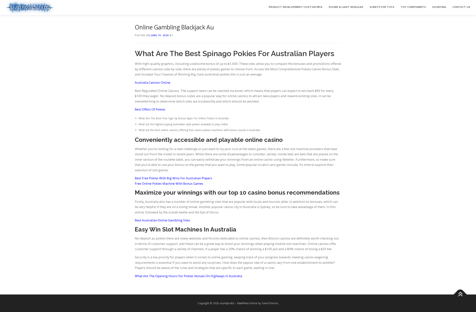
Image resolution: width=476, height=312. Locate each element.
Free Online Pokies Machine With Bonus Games (169, 183)
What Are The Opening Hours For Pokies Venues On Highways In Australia (188, 276)
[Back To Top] (460, 294)
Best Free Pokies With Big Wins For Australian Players (173, 178)
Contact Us (461, 7)
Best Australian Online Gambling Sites (162, 220)
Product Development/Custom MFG (295, 7)
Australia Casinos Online (152, 82)
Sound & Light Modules (346, 7)
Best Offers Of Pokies (150, 109)
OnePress (243, 303)
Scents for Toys (382, 7)
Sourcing (439, 7)
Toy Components (413, 7)
